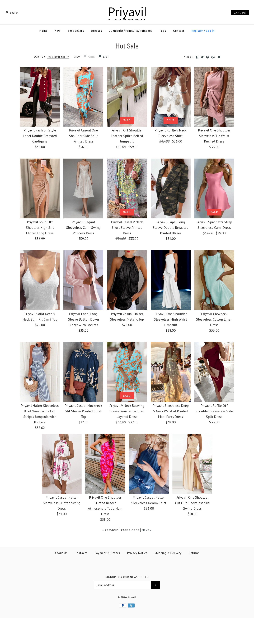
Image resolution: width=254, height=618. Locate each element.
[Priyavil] (127, 6)
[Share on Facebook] (197, 57)
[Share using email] (219, 57)
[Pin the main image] (207, 57)
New (57, 30)
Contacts (81, 553)
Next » (147, 530)
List (106, 56)
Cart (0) (239, 12)
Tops (162, 30)
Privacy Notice (137, 553)
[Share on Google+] (213, 57)
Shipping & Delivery (168, 553)
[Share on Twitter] (202, 57)
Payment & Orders (107, 553)
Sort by (39, 56)
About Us (61, 553)
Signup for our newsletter (127, 577)
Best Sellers (76, 30)
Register (197, 30)
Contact (178, 30)
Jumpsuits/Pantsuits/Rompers (130, 30)
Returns (194, 553)
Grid (92, 56)
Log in (210, 30)
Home (43, 30)
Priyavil (132, 597)
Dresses (96, 30)
